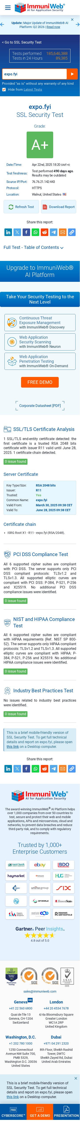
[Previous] (2, 25)
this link (13, 1097)
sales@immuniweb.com (39, 991)
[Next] (78, 25)
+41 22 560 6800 (20, 1008)
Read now (53, 27)
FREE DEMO (39, 382)
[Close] (72, 19)
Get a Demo (40, 1115)
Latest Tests (33, 90)
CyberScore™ (13, 1115)
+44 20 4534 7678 (56, 1008)
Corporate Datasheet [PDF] (40, 406)
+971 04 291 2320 (56, 1043)
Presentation (66, 1115)
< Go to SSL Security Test (21, 42)
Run (72, 74)
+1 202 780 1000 (20, 1043)
